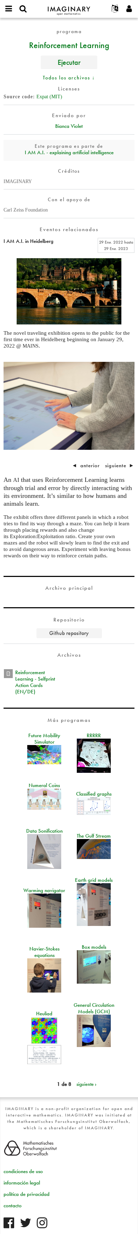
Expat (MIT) (49, 96)
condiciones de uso (23, 1171)
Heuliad (44, 1013)
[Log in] (129, 9)
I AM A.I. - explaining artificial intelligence (69, 152)
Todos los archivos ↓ (69, 77)
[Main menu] (9, 9)
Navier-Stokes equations (44, 952)
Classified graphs (93, 794)
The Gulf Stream (94, 836)
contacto (13, 1205)
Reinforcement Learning (69, 45)
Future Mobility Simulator (44, 738)
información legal (22, 1183)
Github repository (69, 633)
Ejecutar (69, 62)
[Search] (23, 9)
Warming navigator (44, 890)
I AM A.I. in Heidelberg (28, 241)
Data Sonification (44, 831)
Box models (94, 947)
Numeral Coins (44, 785)
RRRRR (94, 735)
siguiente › (86, 1084)
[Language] (115, 9)
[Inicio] (69, 7)
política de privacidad (27, 1194)
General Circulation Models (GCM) (94, 1008)
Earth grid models (94, 880)
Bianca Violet (69, 126)
